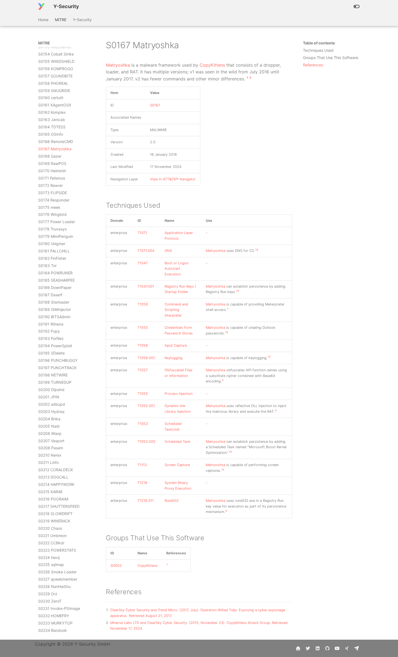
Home (43, 19)
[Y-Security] (41, 6)
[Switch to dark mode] (356, 6)
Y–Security (82, 19)
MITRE (60, 19)
